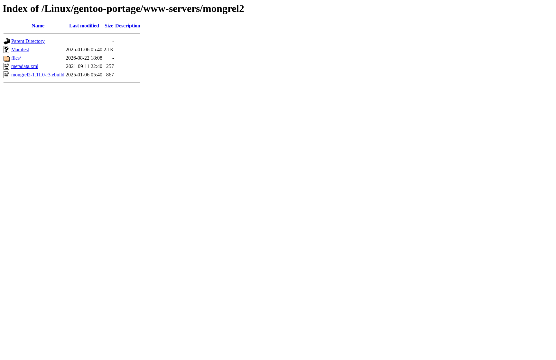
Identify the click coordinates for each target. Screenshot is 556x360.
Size (109, 25)
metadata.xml (24, 66)
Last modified (84, 25)
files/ (16, 58)
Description (127, 25)
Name (38, 25)
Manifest (20, 49)
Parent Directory (28, 41)
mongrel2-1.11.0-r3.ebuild (37, 74)
